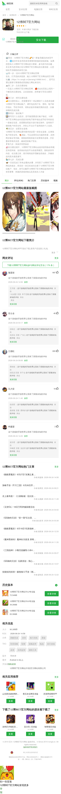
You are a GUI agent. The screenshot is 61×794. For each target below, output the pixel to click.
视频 (55, 180)
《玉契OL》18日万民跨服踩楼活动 (18, 506)
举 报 (1, 790)
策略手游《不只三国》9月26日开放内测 (19, 485)
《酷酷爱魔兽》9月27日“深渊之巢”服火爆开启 (19, 474)
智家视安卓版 (50, 726)
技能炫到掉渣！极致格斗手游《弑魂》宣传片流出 (19, 571)
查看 (11, 700)
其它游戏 (51, 643)
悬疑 (43, 637)
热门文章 (32, 180)
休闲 (24, 637)
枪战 (42, 643)
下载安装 (35, 29)
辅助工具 (32, 649)
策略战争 (32, 643)
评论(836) (18, 180)
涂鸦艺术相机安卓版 (10, 726)
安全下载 (41, 39)
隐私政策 (12, 664)
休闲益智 (21, 649)
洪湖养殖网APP (50, 693)
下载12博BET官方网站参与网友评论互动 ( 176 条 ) (30, 265)
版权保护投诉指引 (30, 747)
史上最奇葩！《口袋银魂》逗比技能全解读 (19, 496)
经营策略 (14, 643)
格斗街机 (34, 637)
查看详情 (51, 593)
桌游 (12, 649)
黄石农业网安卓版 (30, 693)
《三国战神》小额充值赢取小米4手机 (19, 550)
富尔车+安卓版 (30, 726)
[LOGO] (7, 3)
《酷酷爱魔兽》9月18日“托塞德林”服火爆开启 (19, 528)
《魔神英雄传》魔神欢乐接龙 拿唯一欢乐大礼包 (19, 539)
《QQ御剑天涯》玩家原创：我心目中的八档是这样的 (19, 560)
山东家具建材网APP (10, 693)
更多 (56, 258)
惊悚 (23, 643)
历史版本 (45, 180)
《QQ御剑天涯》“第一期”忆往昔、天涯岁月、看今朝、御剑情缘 (19, 517)
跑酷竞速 (14, 637)
